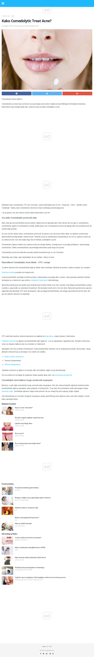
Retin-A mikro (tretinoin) (14, 357)
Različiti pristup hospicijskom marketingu (29, 567)
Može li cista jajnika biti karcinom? (27, 518)
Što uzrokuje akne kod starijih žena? (28, 443)
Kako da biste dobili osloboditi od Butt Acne (30, 557)
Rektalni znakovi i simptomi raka (26, 508)
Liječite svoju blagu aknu (23, 423)
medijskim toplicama (38, 280)
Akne (13, 16)
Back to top (47, 646)
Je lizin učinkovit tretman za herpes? (28, 538)
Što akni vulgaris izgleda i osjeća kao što (29, 418)
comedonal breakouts (63, 375)
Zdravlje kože (6, 16)
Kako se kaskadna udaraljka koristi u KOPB (30, 547)
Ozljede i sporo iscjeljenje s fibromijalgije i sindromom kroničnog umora (40, 577)
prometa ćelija (7, 391)
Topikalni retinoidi (9, 341)
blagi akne (49, 336)
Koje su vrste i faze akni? (24, 408)
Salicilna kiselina (8, 272)
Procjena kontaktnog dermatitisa (27, 488)
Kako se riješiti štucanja (23, 523)
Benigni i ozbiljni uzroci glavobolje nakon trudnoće (33, 498)
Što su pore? (19, 433)
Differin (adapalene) (12, 364)
